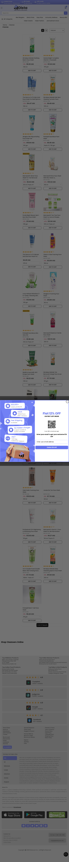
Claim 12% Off (52, 447)
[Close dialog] (67, 401)
